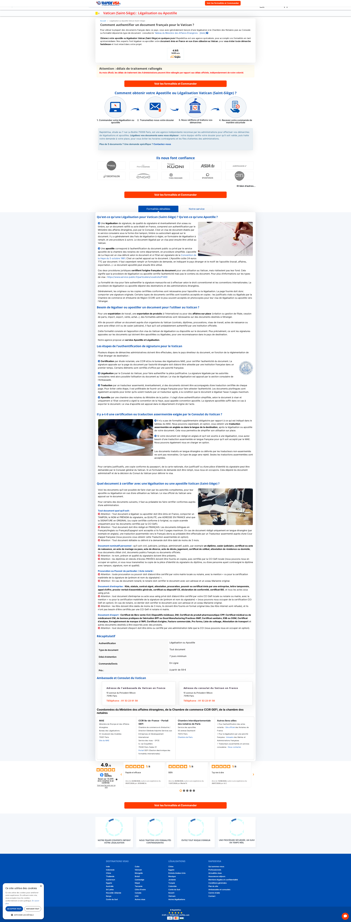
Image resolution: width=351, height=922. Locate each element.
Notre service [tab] (196, 208)
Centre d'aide (214, 893)
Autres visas (140, 899)
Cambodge (139, 880)
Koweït (171, 893)
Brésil (137, 876)
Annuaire (229, 737)
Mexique (172, 876)
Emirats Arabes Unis (177, 873)
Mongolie (139, 873)
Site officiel (230, 727)
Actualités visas (215, 873)
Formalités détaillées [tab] (158, 208)
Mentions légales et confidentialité (223, 880)
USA (136, 896)
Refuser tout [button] (32, 909)
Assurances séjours (216, 876)
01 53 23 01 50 (129, 700)
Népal (137, 883)
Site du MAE (104, 740)
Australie (110, 886)
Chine (108, 873)
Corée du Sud (112, 899)
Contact (211, 896)
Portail (141, 750)
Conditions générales (217, 883)
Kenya (108, 896)
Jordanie (172, 880)
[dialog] (23, 901)
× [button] (41, 886)
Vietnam (138, 870)
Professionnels (214, 870)
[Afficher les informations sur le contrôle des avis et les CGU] (116, 779)
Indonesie (110, 870)
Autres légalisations (176, 899)
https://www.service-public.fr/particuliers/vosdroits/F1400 (137, 277)
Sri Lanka (110, 889)
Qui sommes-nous (216, 866)
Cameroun (110, 880)
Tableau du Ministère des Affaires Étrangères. (176, 33)
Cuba (137, 866)
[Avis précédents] (121, 775)
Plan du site (213, 886)
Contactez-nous (162, 144)
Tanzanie (138, 886)
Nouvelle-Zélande (113, 893)
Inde (108, 866)
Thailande (110, 876)
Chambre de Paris (185, 737)
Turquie (171, 883)
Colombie (172, 886)
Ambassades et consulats (219, 889)
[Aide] (203, 33)
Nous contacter (234, 747)
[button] (23, 915)
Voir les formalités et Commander (223, 3)
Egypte (109, 883)
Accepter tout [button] (14, 909)
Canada (138, 893)
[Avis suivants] (253, 775)
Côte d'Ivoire (140, 889)
